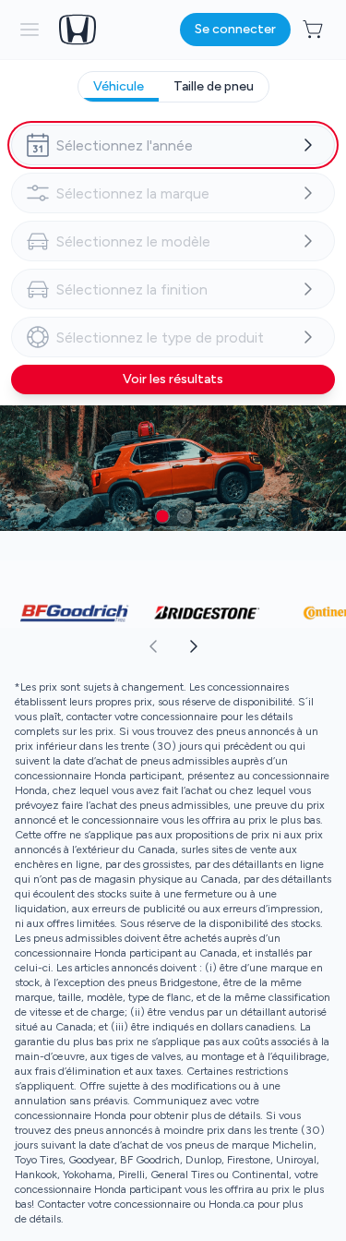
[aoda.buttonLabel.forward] (259, 646)
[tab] (118, 87)
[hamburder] (29, 29)
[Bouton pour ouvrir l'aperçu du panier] (314, 29)
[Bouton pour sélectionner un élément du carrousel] (162, 516)
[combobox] (173, 145)
